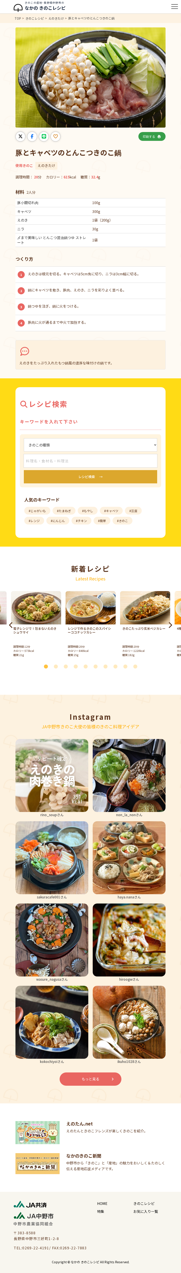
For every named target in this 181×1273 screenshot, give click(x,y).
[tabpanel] (90, 625)
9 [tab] (127, 666)
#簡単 (102, 521)
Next (170, 625)
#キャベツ (111, 511)
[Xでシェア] (20, 137)
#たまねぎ (64, 511)
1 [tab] (47, 666)
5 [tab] (87, 666)
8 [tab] (117, 666)
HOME (102, 1203)
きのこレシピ (144, 1203)
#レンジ (34, 521)
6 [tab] (97, 666)
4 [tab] (77, 666)
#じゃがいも (37, 511)
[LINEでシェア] (44, 137)
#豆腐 (133, 511)
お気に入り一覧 (145, 1211)
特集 (100, 1211)
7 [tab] (107, 666)
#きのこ (122, 521)
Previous (11, 625)
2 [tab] (57, 666)
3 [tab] (67, 666)
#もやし (87, 511)
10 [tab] (137, 666)
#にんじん (58, 521)
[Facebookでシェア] (32, 137)
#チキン (81, 521)
